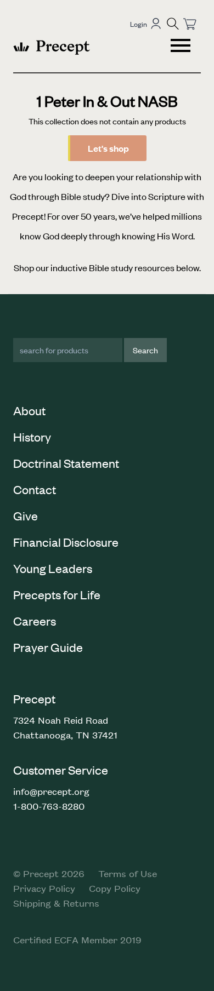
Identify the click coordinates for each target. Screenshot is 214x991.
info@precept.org (51, 791)
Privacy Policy (44, 888)
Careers (34, 620)
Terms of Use (127, 873)
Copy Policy (114, 888)
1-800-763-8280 (49, 806)
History (32, 436)
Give (25, 515)
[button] (173, 24)
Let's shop (108, 148)
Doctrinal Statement (66, 463)
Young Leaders (52, 568)
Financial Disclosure (66, 541)
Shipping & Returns (56, 903)
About (29, 410)
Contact (34, 489)
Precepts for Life (56, 594)
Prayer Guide (48, 647)
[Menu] (181, 47)
